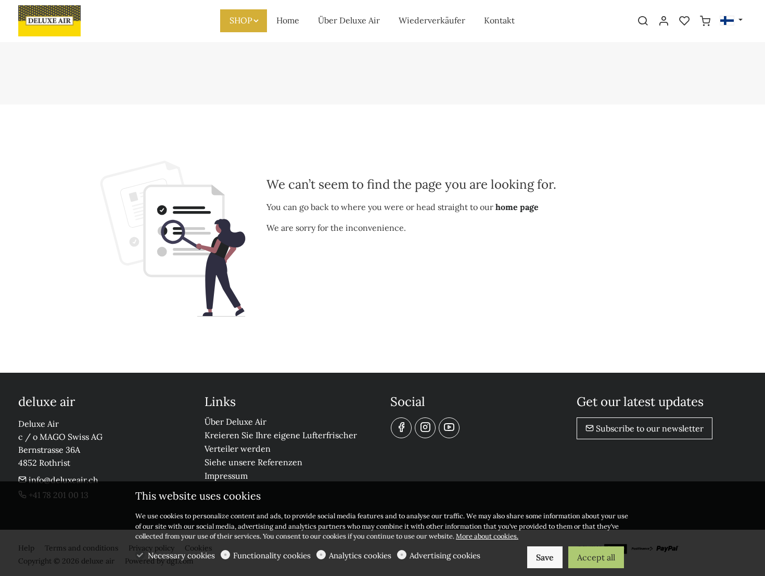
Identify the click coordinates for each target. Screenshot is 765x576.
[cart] (705, 21)
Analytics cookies (360, 555)
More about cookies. (487, 536)
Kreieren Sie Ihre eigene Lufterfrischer (281, 435)
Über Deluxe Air (235, 421)
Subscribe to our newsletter (649, 428)
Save (545, 557)
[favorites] (684, 21)
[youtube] (449, 427)
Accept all (596, 557)
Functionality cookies (272, 555)
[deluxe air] (62, 20)
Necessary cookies (181, 555)
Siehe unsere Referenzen (253, 462)
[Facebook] (401, 427)
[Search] (642, 21)
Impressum (226, 475)
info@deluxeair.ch (62, 480)
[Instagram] (425, 427)
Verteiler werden (238, 448)
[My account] (663, 21)
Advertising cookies (445, 555)
